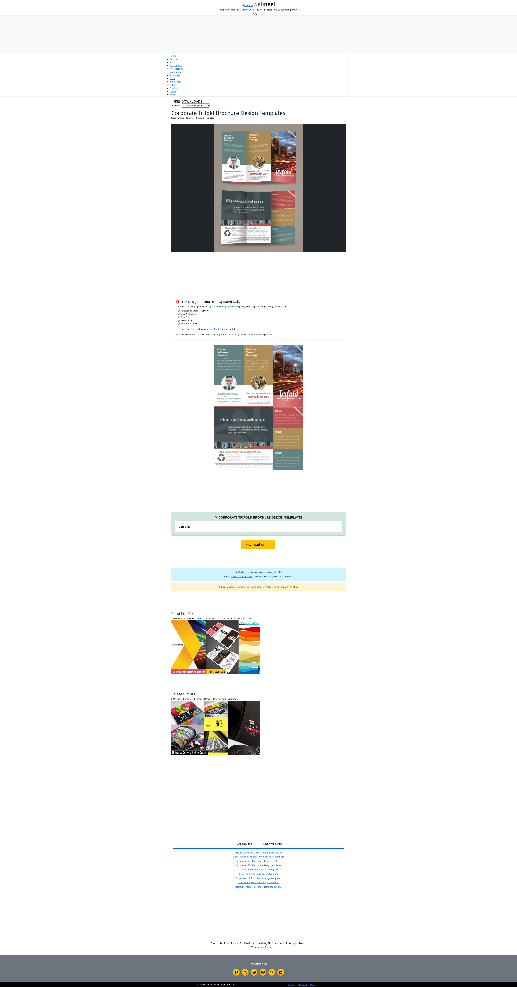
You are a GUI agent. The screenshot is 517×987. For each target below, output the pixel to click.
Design (173, 59)
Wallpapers (175, 81)
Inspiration (175, 72)
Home (173, 55)
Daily (172, 78)
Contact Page (234, 334)
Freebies (174, 88)
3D (176, 65)
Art (171, 62)
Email (312, 984)
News (172, 94)
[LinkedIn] (280, 972)
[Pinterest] (254, 972)
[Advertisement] (258, 35)
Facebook (215, 329)
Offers (173, 91)
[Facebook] (236, 972)
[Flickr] (271, 972)
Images (175, 75)
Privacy (291, 984)
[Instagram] (263, 972)
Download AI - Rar (258, 544)
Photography (176, 68)
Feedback (302, 984)
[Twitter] (245, 972)
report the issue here (241, 576)
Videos (173, 84)
